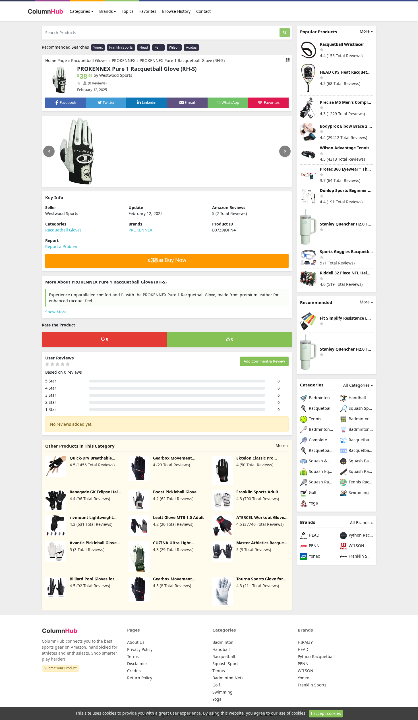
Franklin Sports (121, 47)
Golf (312, 492)
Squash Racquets (320, 482)
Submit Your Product (60, 668)
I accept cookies (326, 713)
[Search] (285, 32)
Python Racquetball (360, 535)
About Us (135, 642)
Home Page (56, 60)
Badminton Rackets (320, 429)
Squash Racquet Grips (360, 471)
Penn (158, 47)
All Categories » (358, 385)
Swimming (358, 492)
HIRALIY (305, 642)
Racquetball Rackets (320, 450)
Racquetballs (360, 450)
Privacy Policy (139, 649)
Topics (128, 11)
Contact (203, 11)
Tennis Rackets (360, 482)
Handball (356, 397)
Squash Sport (360, 408)
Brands (106, 11)
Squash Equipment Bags (320, 471)
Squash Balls (360, 461)
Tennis (314, 418)
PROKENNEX (123, 60)
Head (143, 47)
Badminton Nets (360, 418)
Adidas (191, 47)
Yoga (313, 503)
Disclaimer (137, 663)
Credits (134, 670)
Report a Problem (61, 246)
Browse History (176, 11)
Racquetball (320, 408)
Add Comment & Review (264, 361)
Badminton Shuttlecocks (360, 429)
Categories (80, 11)
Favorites (147, 11)
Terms (133, 656)
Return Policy (139, 677)
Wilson (174, 47)
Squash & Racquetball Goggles (320, 461)
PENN (314, 545)
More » (282, 445)
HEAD (313, 535)
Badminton (319, 397)
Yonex (98, 47)
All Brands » (361, 522)
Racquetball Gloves (89, 60)
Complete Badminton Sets (320, 439)
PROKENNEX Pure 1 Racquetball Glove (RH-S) (182, 60)
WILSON (355, 545)
